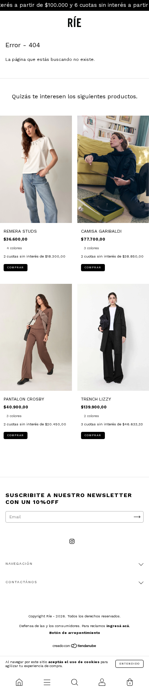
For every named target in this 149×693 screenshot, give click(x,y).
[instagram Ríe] (71, 541)
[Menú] (46, 682)
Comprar (15, 267)
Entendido (129, 663)
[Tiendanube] (74, 646)
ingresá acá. (118, 626)
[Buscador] (74, 682)
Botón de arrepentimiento (74, 633)
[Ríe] (19, 682)
